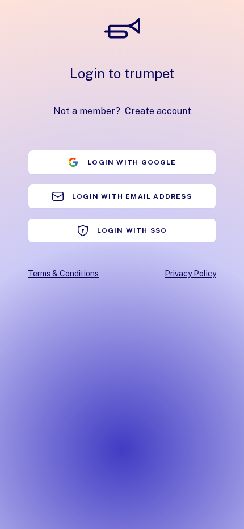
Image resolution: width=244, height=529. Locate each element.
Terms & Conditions (63, 273)
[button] (122, 162)
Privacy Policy (190, 273)
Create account (158, 111)
